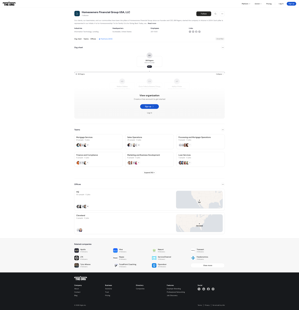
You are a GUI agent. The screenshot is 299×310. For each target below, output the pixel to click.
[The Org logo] (80, 278)
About (76, 289)
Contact (77, 292)
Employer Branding (174, 289)
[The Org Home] (9, 4)
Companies (140, 289)
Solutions (108, 289)
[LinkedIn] (203, 288)
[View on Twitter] (190, 31)
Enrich (257, 4)
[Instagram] (213, 288)
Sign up (291, 4)
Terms (200, 305)
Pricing (107, 295)
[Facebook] (208, 288)
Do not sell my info (219, 305)
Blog (75, 295)
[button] (149, 61)
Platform (245, 4)
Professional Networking (176, 292)
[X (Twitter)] (199, 288)
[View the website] (199, 31)
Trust (107, 292)
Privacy (207, 305)
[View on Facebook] (196, 31)
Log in (281, 4)
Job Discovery (172, 295)
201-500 (154, 32)
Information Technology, (83, 32)
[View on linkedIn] (193, 31)
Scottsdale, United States (122, 32)
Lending (96, 32)
